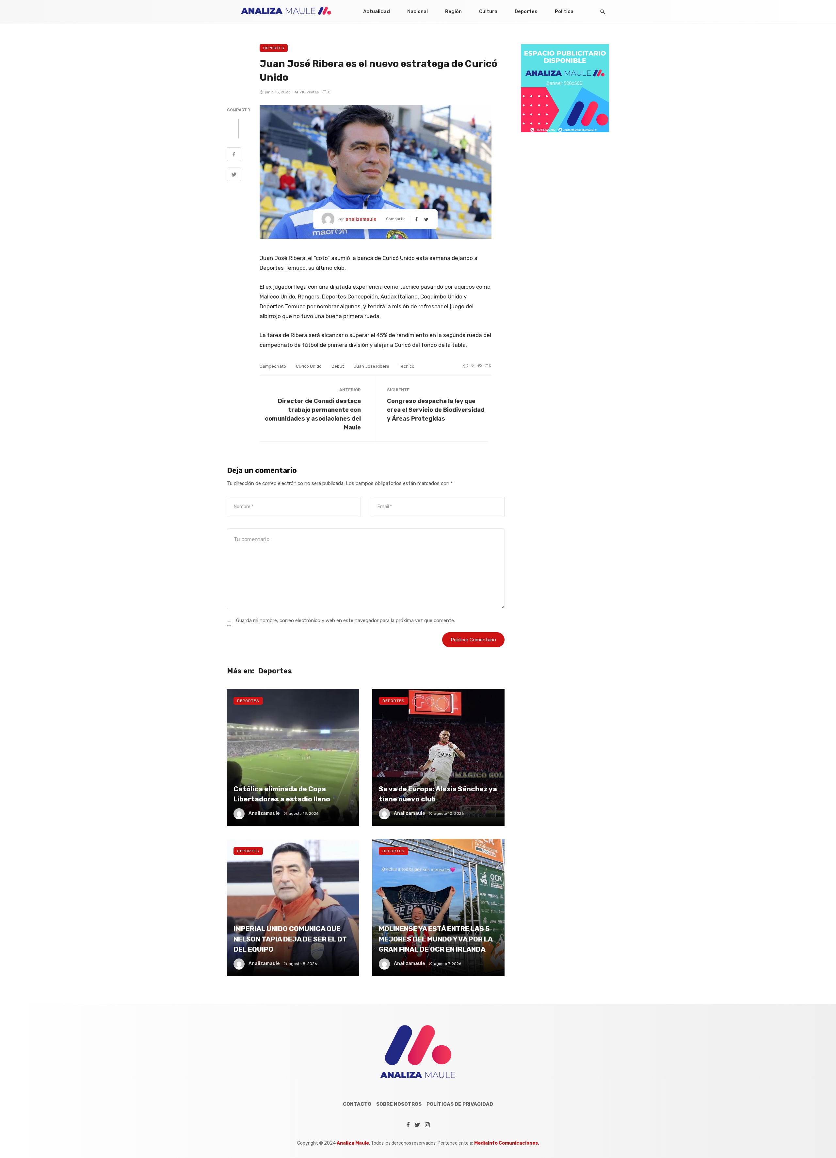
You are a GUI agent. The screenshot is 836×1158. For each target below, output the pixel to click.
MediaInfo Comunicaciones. (506, 1143)
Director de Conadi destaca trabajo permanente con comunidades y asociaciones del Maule (313, 414)
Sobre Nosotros (399, 1104)
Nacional (417, 11)
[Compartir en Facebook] (234, 155)
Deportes (526, 11)
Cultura (488, 11)
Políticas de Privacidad (459, 1104)
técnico (406, 366)
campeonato (273, 366)
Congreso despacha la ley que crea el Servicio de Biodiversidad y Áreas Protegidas (436, 409)
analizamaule (361, 219)
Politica (564, 11)
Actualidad (376, 11)
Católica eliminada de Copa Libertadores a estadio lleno (281, 794)
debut (337, 366)
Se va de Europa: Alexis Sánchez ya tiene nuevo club (438, 794)
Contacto (357, 1104)
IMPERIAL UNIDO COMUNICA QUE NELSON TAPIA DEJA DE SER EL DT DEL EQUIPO (290, 939)
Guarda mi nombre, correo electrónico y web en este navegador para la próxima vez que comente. (345, 620)
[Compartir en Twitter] (234, 175)
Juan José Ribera (371, 366)
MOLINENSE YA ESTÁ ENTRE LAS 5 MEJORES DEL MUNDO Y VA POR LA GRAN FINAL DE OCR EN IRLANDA (435, 939)
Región (453, 11)
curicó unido (309, 366)
